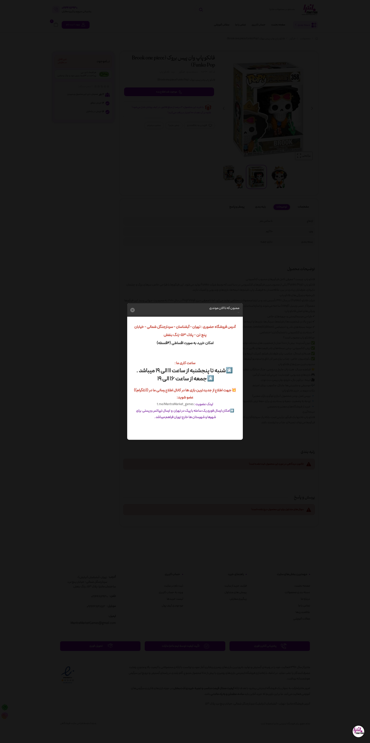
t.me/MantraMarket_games (175, 404)
